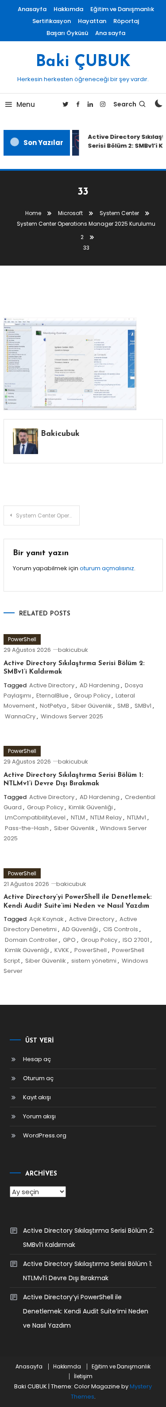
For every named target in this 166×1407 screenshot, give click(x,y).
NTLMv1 (136, 817)
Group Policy (92, 695)
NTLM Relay (106, 817)
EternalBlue (52, 695)
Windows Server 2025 (72, 716)
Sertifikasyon (51, 21)
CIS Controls (120, 929)
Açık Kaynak (46, 919)
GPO (69, 940)
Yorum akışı (39, 1116)
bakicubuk (60, 434)
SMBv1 (143, 706)
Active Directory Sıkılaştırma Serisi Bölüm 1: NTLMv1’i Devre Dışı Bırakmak (87, 1270)
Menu (25, 104)
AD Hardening (100, 685)
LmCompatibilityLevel (35, 817)
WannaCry (20, 716)
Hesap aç (37, 1059)
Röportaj (126, 21)
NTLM (78, 817)
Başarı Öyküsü (67, 33)
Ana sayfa (110, 33)
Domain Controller (31, 940)
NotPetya (53, 706)
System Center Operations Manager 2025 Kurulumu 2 (48, 515)
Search (124, 104)
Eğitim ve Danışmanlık (122, 9)
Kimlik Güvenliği (91, 807)
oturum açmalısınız (107, 568)
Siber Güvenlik (91, 706)
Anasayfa (32, 9)
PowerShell (22, 639)
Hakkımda (68, 9)
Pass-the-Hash (27, 828)
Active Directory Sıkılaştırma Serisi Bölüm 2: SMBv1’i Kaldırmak (88, 1237)
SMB (123, 706)
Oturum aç (38, 1078)
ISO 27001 (136, 940)
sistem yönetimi (93, 960)
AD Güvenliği (80, 929)
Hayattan (92, 21)
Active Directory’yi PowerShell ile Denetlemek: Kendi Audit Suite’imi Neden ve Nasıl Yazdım (85, 1311)
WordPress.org (44, 1135)
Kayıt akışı (37, 1097)
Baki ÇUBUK (83, 62)
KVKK (61, 950)
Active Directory (51, 685)
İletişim (83, 1376)
